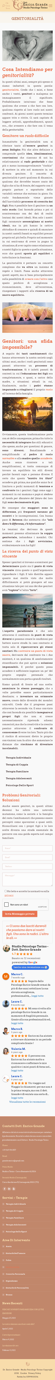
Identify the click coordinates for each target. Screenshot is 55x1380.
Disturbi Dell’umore (15, 1253)
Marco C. (17, 974)
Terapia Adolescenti (19, 778)
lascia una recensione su (29, 967)
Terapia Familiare (17, 771)
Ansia (9, 1246)
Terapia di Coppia (17, 764)
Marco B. (17, 1029)
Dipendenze (12, 1281)
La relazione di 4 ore (10, 1346)
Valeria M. (18, 1049)
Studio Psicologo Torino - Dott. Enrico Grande (30, 948)
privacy (9, 895)
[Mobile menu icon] (50, 6)
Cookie (23, 1373)
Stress (9, 1295)
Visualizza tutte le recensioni (27, 1101)
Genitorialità (12, 1267)
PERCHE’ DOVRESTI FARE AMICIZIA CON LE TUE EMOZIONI (23, 1311)
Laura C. (17, 1001)
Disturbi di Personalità (17, 1288)
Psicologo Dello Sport (20, 785)
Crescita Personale (15, 1274)
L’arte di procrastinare (11, 1335)
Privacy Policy (34, 1373)
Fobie (8, 1260)
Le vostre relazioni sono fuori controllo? (18, 1324)
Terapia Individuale (18, 757)
